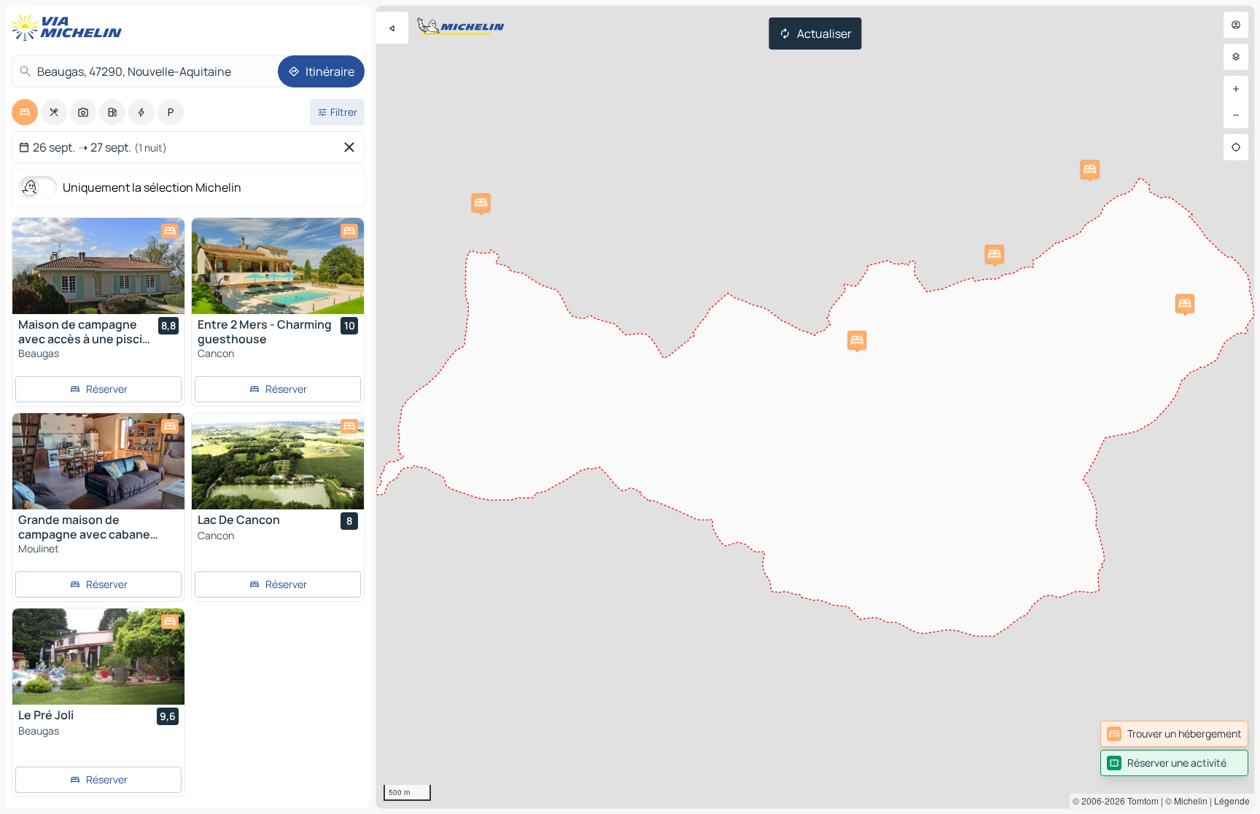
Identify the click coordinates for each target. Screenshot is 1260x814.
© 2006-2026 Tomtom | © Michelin (1140, 800)
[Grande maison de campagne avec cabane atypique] (98, 461)
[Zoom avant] (1236, 89)
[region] (815, 407)
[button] (1184, 303)
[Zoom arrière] (1236, 115)
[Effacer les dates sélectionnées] (352, 147)
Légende (1232, 800)
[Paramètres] (1236, 57)
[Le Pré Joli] (98, 656)
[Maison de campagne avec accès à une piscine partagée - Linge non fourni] (98, 266)
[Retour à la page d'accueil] (70, 28)
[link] (1174, 734)
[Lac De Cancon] (278, 461)
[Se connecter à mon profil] (1236, 25)
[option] (25, 112)
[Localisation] (1236, 147)
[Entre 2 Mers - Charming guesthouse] (278, 266)
